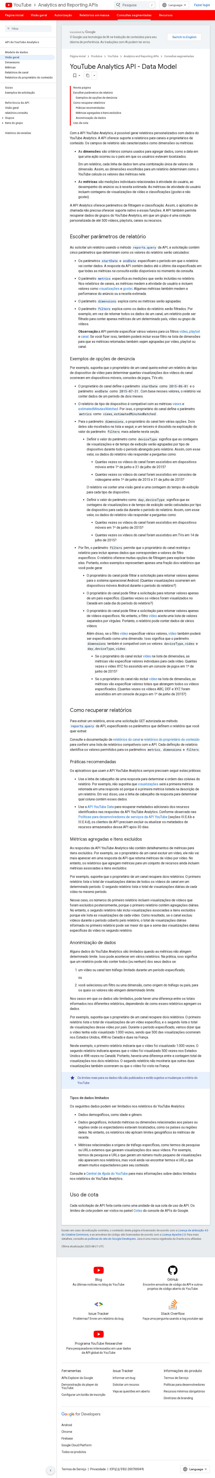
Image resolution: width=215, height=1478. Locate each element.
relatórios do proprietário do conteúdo (171, 740)
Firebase (67, 1438)
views (177, 404)
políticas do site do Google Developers (112, 1238)
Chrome (67, 1431)
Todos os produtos (74, 1452)
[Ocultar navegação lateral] (50, 1470)
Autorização (63, 15)
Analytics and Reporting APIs (68, 5)
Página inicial (14, 15)
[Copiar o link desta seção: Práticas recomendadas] (120, 762)
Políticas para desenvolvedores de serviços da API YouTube (122, 817)
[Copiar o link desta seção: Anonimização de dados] (120, 943)
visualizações (109, 289)
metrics (104, 279)
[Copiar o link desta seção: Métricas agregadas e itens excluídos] (146, 839)
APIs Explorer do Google (77, 1378)
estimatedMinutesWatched (98, 409)
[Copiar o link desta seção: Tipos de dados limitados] (113, 1098)
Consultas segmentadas (134, 15)
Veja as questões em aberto (131, 1391)
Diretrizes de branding (178, 1398)
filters (104, 309)
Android (67, 1425)
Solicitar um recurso (126, 1384)
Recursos (166, 15)
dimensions (107, 301)
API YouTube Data (101, 807)
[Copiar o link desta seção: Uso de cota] (102, 1195)
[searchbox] (28, 28)
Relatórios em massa (94, 15)
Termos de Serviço (176, 1378)
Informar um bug (124, 1378)
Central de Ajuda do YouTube (107, 1174)
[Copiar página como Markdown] (88, 75)
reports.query (144, 247)
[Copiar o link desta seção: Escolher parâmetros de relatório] (150, 237)
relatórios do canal (126, 740)
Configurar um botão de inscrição (83, 1394)
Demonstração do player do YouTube (80, 1386)
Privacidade (98, 1469)
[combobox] (135, 5)
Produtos (96, 56)
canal (85, 337)
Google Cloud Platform (77, 1445)
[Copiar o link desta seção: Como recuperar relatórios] (136, 710)
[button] (27, 118)
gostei (127, 289)
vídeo (184, 332)
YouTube (22, 5)
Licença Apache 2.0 (174, 1234)
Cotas (138, 1211)
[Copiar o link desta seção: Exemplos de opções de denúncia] (139, 359)
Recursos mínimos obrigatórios (184, 1391)
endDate (129, 261)
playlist (194, 332)
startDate (110, 261)
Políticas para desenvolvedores (184, 1384)
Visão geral (39, 15)
